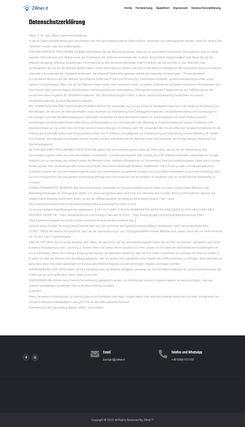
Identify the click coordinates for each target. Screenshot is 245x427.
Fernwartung (144, 8)
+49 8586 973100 (182, 359)
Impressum (180, 8)
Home (128, 8)
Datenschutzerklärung (206, 8)
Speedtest (162, 8)
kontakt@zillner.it (114, 359)
